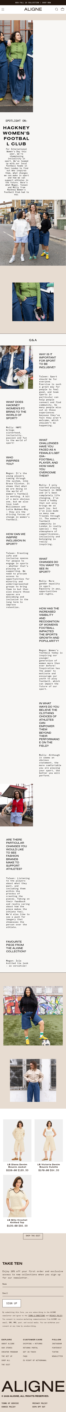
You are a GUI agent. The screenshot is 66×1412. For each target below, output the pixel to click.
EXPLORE (7, 1340)
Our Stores (7, 1348)
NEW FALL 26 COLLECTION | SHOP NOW (33, 3)
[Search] (56, 9)
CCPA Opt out (38, 1407)
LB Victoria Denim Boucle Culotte (48, 1165)
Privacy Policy (55, 1316)
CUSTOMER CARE (32, 1340)
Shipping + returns (32, 1344)
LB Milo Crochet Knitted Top (17, 1221)
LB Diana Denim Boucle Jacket (17, 1165)
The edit (6, 1365)
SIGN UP (11, 1303)
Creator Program (10, 1352)
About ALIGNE (8, 1344)
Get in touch (29, 1352)
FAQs (25, 1356)
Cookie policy (9, 1407)
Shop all (6, 1360)
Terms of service (10, 1403)
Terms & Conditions (36, 1316)
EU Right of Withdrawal (35, 1360)
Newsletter (57, 1356)
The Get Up (7, 1356)
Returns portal (30, 1348)
